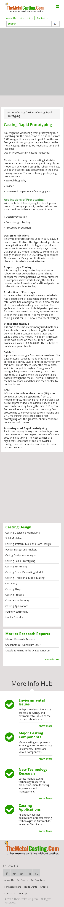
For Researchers (12, 886)
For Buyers (22, 880)
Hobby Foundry (14, 617)
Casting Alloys (13, 589)
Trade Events (30, 886)
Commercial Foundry (17, 600)
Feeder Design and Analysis (21, 549)
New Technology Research (33, 771)
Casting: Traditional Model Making (24, 577)
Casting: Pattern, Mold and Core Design (28, 544)
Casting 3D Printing (16, 566)
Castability (11, 583)
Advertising (26, 18)
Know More (52, 659)
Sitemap (23, 893)
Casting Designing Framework (22, 532)
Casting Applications (16, 606)
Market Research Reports (20, 639)
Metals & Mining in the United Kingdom (27, 650)
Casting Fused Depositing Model (24, 572)
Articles (44, 886)
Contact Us (43, 18)
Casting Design (25, 112)
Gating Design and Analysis (20, 555)
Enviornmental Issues (32, 702)
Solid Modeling (13, 538)
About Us (11, 18)
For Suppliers (37, 880)
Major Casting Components (31, 735)
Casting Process (14, 594)
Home (10, 112)
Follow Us (10, 866)
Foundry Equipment (16, 611)
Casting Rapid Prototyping (20, 560)
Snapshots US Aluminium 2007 (23, 644)
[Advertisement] (32, 62)
